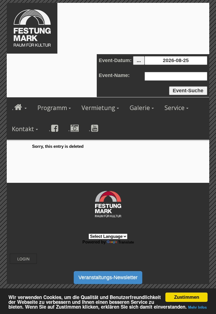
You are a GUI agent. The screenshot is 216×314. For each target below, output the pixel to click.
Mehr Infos (197, 307)
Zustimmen (186, 297)
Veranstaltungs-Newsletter (108, 277)
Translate (126, 242)
